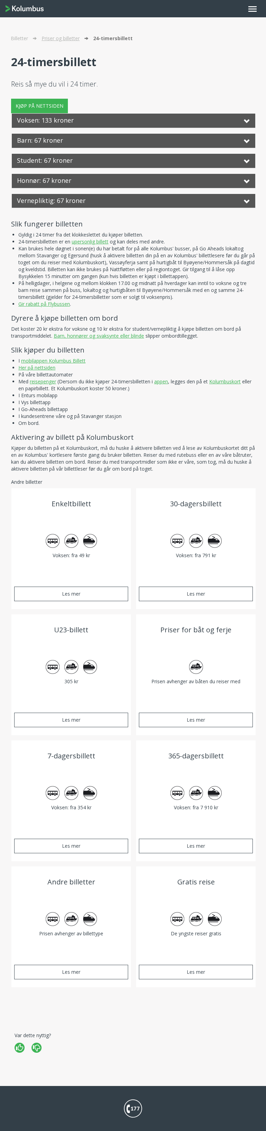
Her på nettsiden (36, 367)
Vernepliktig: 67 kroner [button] (51, 200)
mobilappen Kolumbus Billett (53, 360)
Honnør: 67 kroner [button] (44, 180)
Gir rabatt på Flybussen (44, 304)
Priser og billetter (61, 38)
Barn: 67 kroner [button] (40, 140)
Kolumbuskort (225, 381)
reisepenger (43, 381)
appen (161, 381)
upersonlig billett (90, 241)
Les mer (71, 593)
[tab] (133, 121)
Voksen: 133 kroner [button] (45, 120)
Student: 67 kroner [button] (45, 160)
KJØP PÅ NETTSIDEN (39, 106)
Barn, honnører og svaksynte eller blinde (99, 335)
